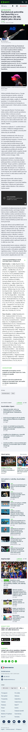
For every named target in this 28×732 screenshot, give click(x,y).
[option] (5, 688)
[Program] (17, 6)
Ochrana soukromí (10, 729)
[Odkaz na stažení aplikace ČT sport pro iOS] (5, 639)
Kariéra (16, 708)
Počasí (3, 708)
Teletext (3, 702)
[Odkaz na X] (9, 661)
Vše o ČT (3, 716)
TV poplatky (4, 699)
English (2, 729)
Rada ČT (17, 705)
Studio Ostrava (18, 702)
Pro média (17, 693)
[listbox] (14, 688)
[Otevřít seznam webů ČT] (26, 2)
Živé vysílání (4, 696)
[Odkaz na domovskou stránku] (7, 2)
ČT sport (3, 21)
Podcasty (3, 705)
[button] (14, 79)
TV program (4, 693)
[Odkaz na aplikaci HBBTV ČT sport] (5, 643)
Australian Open (6, 10)
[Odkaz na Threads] (16, 661)
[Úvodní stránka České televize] (7, 667)
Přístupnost (19, 729)
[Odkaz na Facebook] (6, 661)
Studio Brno (18, 699)
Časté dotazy (18, 713)
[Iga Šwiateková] (14, 32)
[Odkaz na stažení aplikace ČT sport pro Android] (15, 639)
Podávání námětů (19, 710)
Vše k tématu (23, 454)
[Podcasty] (13, 6)
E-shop (3, 710)
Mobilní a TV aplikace (6, 713)
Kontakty (17, 716)
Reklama (17, 696)
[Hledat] (22, 2)
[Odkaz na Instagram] (2, 661)
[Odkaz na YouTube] (12, 661)
